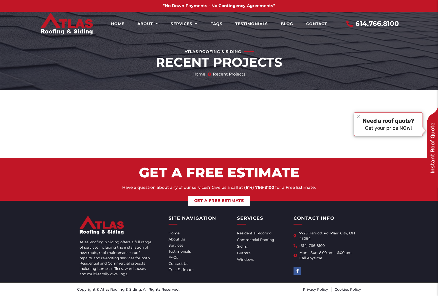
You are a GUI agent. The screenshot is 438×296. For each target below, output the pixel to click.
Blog (287, 23)
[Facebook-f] (297, 271)
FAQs (216, 23)
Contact (316, 23)
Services (181, 23)
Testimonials (251, 23)
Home (117, 23)
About (145, 23)
